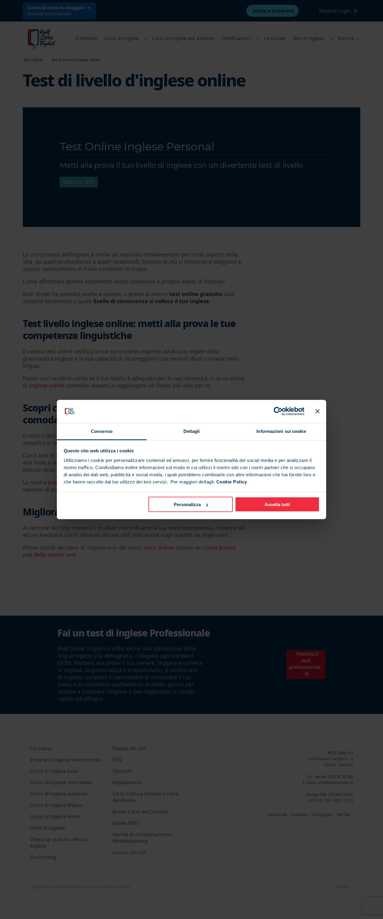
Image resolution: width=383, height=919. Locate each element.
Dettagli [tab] (191, 430)
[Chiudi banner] (317, 411)
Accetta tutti (277, 504)
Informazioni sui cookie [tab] (281, 430)
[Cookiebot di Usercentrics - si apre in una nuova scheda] (278, 411)
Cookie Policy (231, 481)
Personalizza (187, 504)
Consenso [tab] (102, 430)
